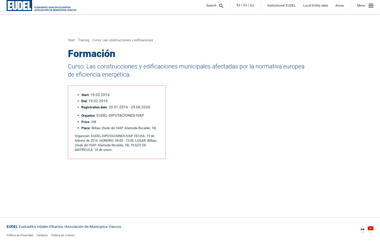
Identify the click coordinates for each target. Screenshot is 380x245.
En (252, 5)
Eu (245, 5)
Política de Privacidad (20, 235)
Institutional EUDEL (281, 5)
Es (238, 5)
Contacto (42, 235)
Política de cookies (63, 235)
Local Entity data (315, 5)
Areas (339, 5)
